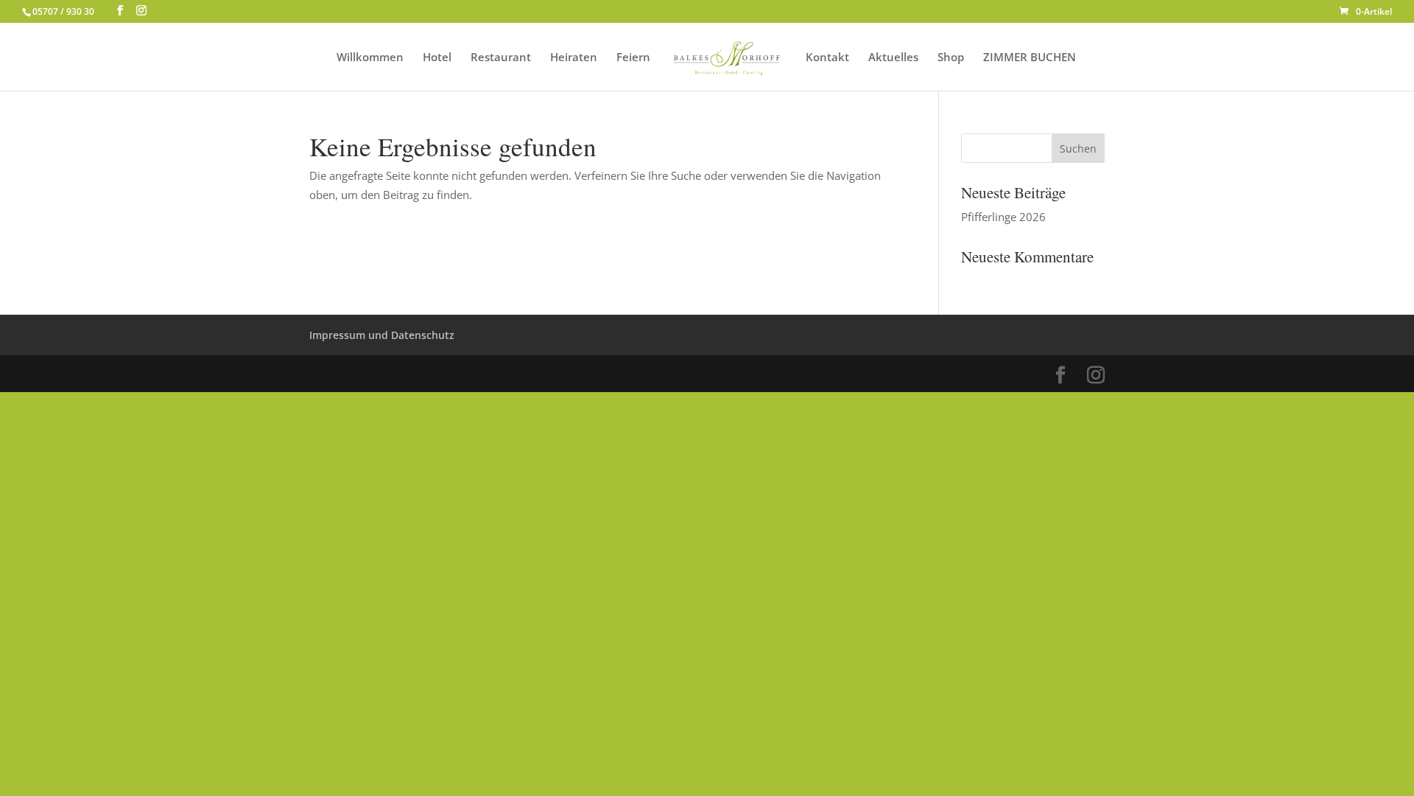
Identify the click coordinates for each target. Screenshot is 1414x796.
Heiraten (573, 58)
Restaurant (501, 58)
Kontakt (827, 58)
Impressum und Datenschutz (381, 335)
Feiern (633, 58)
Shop (951, 58)
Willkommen (370, 58)
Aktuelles (893, 58)
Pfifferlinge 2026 (1003, 216)
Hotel (437, 58)
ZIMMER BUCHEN (1029, 58)
